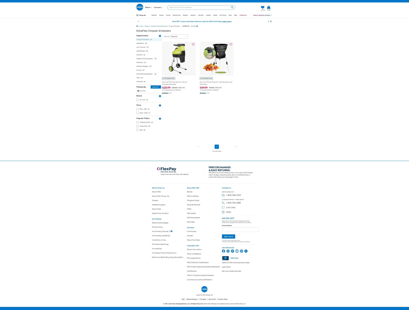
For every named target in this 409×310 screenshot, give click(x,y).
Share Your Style (193, 240)
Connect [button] (157, 7)
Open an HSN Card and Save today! (236, 263)
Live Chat (230, 207)
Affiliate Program (158, 205)
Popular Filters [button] (142, 118)
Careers (155, 200)
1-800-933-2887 (233, 203)
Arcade (190, 236)
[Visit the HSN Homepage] (139, 10)
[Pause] (271, 21)
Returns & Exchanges (160, 223)
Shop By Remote (193, 205)
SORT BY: (167, 36)
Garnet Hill (212, 299)
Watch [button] (148, 7)
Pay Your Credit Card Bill (231, 271)
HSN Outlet (191, 213)
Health (208, 15)
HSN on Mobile (193, 196)
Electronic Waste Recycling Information (167, 257)
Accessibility (157, 249)
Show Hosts (156, 209)
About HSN (156, 192)
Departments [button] (142, 35)
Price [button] (138, 105)
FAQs (228, 212)
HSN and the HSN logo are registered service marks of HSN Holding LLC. (204, 304)
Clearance (243, 15)
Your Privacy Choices (160, 231)
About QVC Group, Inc (160, 196)
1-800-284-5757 (233, 195)
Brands (189, 192)
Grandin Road (222, 299)
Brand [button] (139, 96)
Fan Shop (223, 15)
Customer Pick (168, 78)
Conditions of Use (159, 240)
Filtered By (147, 87)
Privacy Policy (157, 227)
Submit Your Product (160, 213)
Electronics (177, 15)
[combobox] (200, 7)
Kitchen (201, 15)
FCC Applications (193, 258)
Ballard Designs (192, 299)
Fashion (154, 15)
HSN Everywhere (193, 218)
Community (191, 231)
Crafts (215, 15)
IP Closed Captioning (160, 244)
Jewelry (193, 15)
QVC (183, 299)
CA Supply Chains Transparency (164, 253)
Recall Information (194, 249)
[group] (179, 89)
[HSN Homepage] (137, 26)
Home (168, 15)
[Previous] (138, 21)
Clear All (155, 87)
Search (232, 7)
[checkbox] (149, 100)
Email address (227, 225)
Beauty (185, 15)
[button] (249, 8)
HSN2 (189, 209)
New (230, 15)
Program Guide (193, 200)
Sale (235, 15)
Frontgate (203, 299)
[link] (268, 8)
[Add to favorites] (193, 44)
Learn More (226, 267)
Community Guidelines (161, 236)
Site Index (191, 222)
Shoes (161, 15)
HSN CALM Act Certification (198, 262)
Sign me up (228, 236)
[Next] (268, 21)
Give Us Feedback (194, 254)
